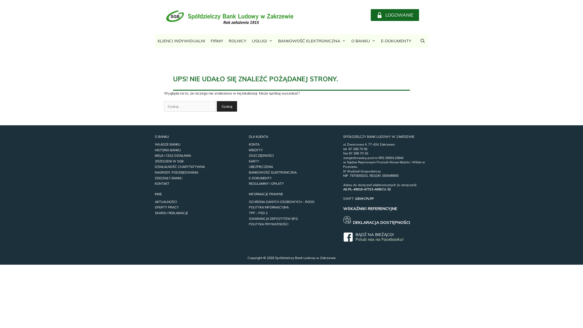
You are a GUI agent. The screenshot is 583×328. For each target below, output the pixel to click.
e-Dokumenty (396, 41)
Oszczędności (261, 156)
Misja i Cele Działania (173, 156)
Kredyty (256, 150)
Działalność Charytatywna (180, 167)
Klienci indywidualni (181, 41)
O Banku (360, 41)
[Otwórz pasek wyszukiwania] (422, 41)
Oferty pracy (167, 207)
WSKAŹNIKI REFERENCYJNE (370, 208)
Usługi (259, 41)
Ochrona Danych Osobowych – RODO (282, 202)
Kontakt (162, 184)
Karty (254, 161)
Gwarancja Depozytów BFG (273, 219)
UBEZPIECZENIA (261, 167)
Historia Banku (168, 150)
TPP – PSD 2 (258, 213)
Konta (254, 144)
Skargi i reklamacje (171, 213)
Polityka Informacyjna (269, 207)
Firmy (217, 41)
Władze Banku (167, 144)
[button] (395, 15)
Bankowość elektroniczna (309, 41)
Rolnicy (237, 41)
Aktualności (166, 202)
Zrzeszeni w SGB (169, 161)
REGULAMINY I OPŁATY (266, 184)
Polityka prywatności (268, 224)
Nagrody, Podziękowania (176, 172)
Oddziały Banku (168, 178)
